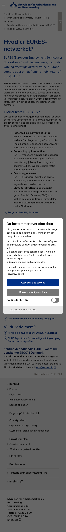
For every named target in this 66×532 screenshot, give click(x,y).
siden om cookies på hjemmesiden (26, 261)
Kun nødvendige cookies (33, 292)
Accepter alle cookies (33, 282)
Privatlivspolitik (15, 273)
